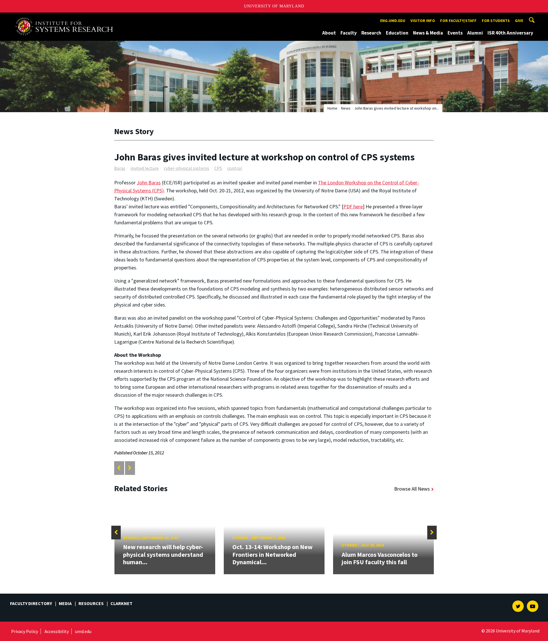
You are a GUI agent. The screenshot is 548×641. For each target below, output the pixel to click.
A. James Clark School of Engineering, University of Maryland (66, 18)
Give (519, 20)
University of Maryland (274, 6)
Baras (119, 168)
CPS (218, 168)
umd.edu (83, 631)
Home (332, 108)
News (345, 108)
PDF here (353, 206)
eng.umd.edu (392, 20)
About (329, 33)
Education (397, 33)
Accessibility (57, 631)
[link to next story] (130, 468)
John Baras (149, 182)
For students (496, 20)
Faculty (349, 33)
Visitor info (422, 20)
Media (65, 603)
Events (455, 33)
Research (371, 33)
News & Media (428, 33)
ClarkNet (121, 603)
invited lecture (144, 168)
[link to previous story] (119, 468)
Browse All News (412, 488)
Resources (91, 603)
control (234, 168)
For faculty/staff (458, 20)
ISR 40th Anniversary (510, 33)
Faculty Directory (31, 603)
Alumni (475, 33)
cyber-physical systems (186, 168)
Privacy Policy (24, 631)
